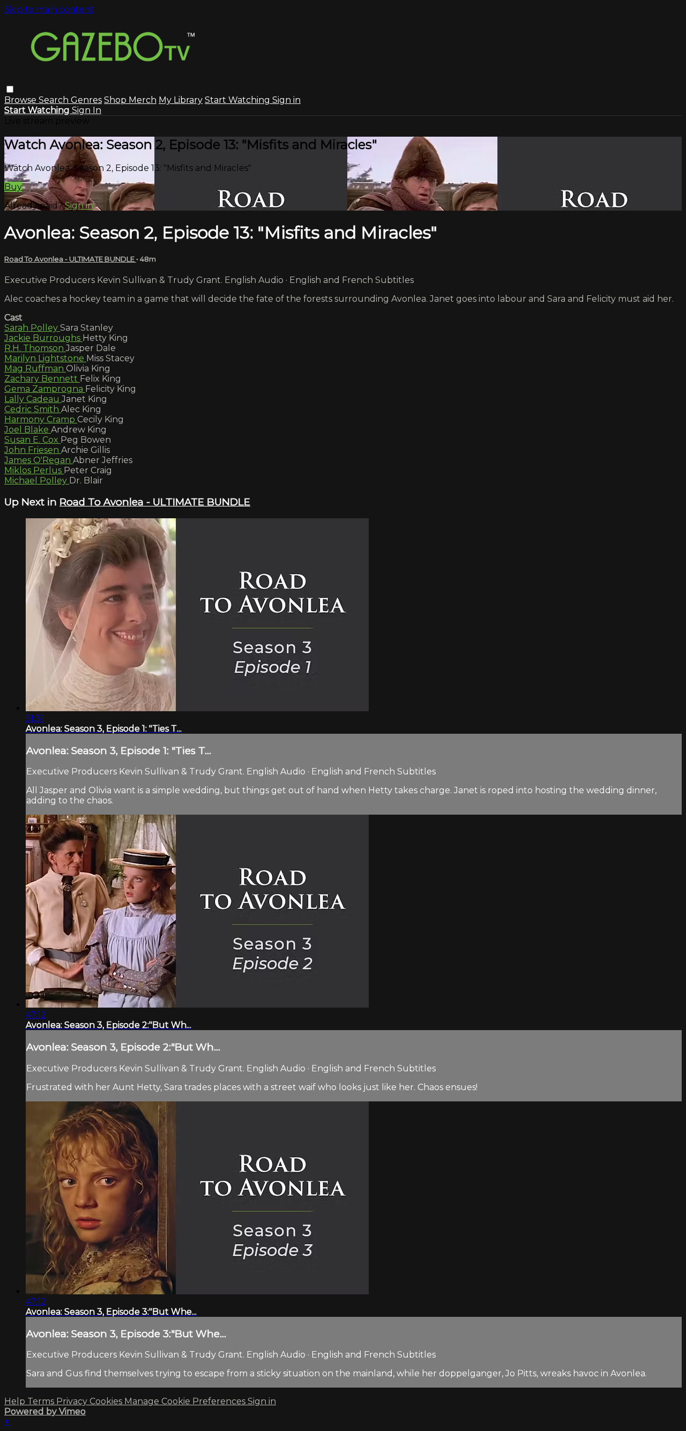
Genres (86, 100)
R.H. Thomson (35, 348)
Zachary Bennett (42, 379)
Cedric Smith (32, 409)
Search (55, 100)
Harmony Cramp (40, 419)
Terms (41, 1401)
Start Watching (238, 100)
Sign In (86, 110)
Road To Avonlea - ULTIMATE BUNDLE (70, 259)
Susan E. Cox (32, 440)
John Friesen (32, 450)
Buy (13, 187)
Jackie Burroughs (43, 338)
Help (15, 1401)
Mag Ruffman (35, 368)
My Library (181, 100)
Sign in (286, 100)
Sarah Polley (32, 328)
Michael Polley (36, 480)
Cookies (107, 1401)
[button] (9, 89)
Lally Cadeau (33, 399)
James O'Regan (38, 460)
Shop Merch (130, 100)
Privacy (73, 1401)
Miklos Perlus (34, 470)
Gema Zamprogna (44, 389)
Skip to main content (49, 9)
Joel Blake (27, 429)
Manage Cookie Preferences (186, 1401)
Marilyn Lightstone (45, 358)
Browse (21, 100)
